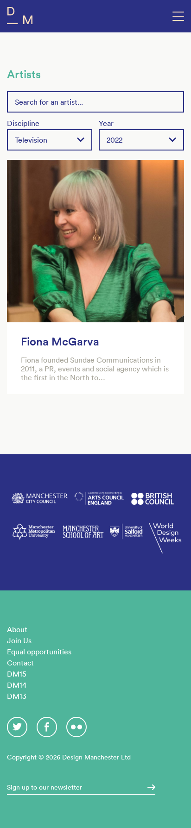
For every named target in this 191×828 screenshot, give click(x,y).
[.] (148, 787)
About (17, 629)
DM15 (16, 673)
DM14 (16, 685)
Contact (20, 662)
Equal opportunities (39, 651)
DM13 (16, 696)
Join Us (19, 640)
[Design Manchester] (19, 17)
